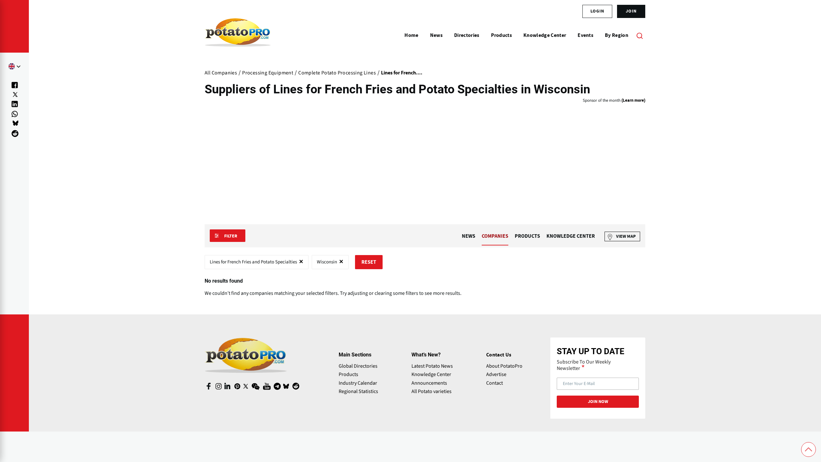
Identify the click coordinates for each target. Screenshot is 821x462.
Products (348, 374)
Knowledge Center (431, 374)
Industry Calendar (358, 383)
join (631, 11)
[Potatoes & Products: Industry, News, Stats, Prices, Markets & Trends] (238, 35)
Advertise (496, 374)
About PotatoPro (504, 366)
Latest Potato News (432, 366)
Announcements (429, 383)
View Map (626, 236)
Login (597, 11)
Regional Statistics (358, 391)
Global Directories (358, 366)
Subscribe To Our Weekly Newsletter (584, 365)
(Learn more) (633, 100)
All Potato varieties (431, 391)
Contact (494, 383)
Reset (368, 262)
